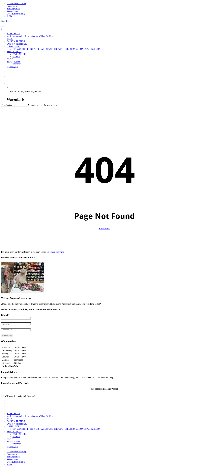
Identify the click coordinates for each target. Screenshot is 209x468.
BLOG (10, 439)
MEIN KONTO (14, 431)
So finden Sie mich (55, 252)
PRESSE (17, 444)
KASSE (16, 436)
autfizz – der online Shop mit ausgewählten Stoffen (30, 416)
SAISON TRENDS (16, 421)
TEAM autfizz (13, 441)
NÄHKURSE (13, 426)
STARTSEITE (13, 413)
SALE (10, 418)
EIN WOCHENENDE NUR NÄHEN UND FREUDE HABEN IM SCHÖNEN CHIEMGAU (56, 429)
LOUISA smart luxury (17, 424)
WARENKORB (20, 434)
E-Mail (5, 315)
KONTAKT (12, 447)
